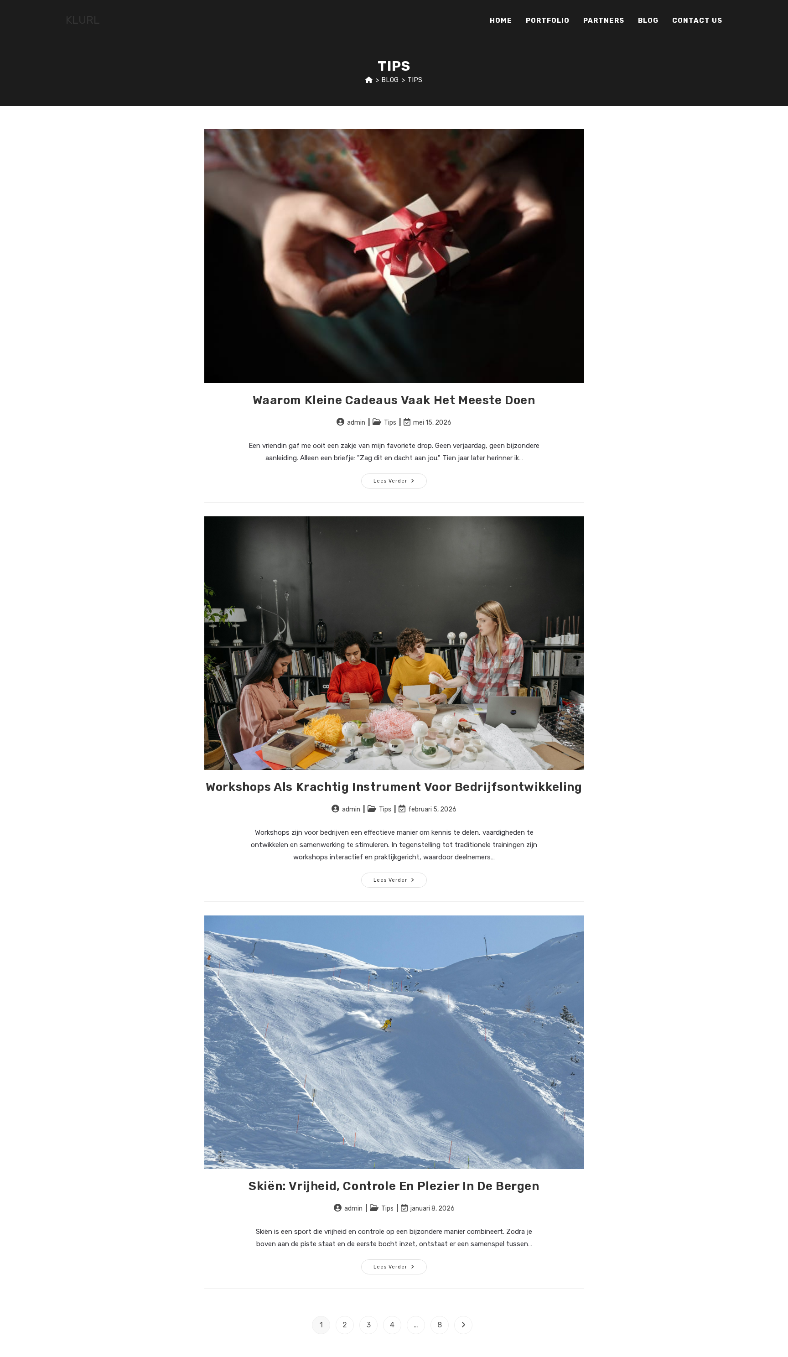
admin (356, 422)
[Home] (369, 80)
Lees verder (400, 483)
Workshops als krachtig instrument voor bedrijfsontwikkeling (394, 787)
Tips (415, 80)
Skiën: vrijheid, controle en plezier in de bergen (394, 1186)
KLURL (83, 20)
